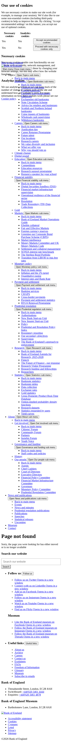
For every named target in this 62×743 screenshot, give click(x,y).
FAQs (18, 664)
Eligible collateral (30, 225)
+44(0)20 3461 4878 (30, 694)
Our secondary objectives (34, 336)
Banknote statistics (31, 381)
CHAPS (25, 294)
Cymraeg (13, 724)
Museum (19, 673)
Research (20, 348)
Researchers (27, 371)
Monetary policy (23, 263)
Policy (24, 324)
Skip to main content (12, 62)
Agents (25, 465)
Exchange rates (29, 390)
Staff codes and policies (33, 453)
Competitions (28, 165)
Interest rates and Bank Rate (35, 278)
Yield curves (27, 413)
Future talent (27, 135)
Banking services (30, 291)
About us (19, 649)
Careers (19, 123)
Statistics (19, 375)
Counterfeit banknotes (32, 87)
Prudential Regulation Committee (38, 492)
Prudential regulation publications (32, 510)
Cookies (12, 721)
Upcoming (20, 522)
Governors (26, 486)
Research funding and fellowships (39, 368)
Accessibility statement (20, 718)
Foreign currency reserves (34, 231)
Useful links (31, 643)
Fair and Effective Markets (35, 228)
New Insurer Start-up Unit (34, 321)
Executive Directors (31, 474)
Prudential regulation (25, 306)
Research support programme (36, 171)
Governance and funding (28, 444)
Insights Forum (29, 438)
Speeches (19, 516)
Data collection (29, 387)
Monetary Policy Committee (36, 489)
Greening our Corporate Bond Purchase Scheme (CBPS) (37, 235)
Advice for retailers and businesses (39, 105)
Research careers (30, 141)
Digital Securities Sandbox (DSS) (38, 186)
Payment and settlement (27, 281)
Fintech (25, 360)
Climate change (23, 153)
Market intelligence (31, 240)
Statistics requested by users (35, 410)
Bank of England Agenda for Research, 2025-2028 (36, 355)
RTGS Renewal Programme (36, 303)
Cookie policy (8, 98)
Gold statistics (28, 393)
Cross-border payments (33, 297)
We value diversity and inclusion (38, 144)
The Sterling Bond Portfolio (35, 254)
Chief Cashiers (29, 468)
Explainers (20, 661)
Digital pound (22, 156)
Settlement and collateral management (41, 249)
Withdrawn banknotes (32, 120)
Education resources (31, 168)
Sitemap (12, 733)
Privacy (12, 730)
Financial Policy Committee (35, 477)
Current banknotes (30, 90)
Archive (19, 652)
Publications (21, 513)
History (18, 456)
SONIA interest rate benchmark (37, 251)
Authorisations (28, 315)
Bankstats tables (29, 384)
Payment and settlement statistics (38, 300)
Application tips (29, 129)
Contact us (20, 658)
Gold (17, 210)
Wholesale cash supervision (35, 117)
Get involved (22, 423)
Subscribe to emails (25, 676)
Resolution (26, 201)
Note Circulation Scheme (34, 102)
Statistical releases (24, 519)
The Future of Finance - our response (40, 363)
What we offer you (31, 147)
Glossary (19, 670)
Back (25, 78)
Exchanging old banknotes (35, 99)
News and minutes (24, 507)
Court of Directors (30, 471)
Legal (11, 727)
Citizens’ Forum (29, 429)
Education (20, 159)
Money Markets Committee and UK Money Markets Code (40, 244)
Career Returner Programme (36, 132)
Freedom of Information (27, 667)
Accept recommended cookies (46, 41)
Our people (21, 459)
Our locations (28, 138)
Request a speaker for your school (39, 174)
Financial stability (24, 177)
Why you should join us (33, 150)
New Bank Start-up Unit (34, 318)
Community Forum (31, 432)
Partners (25, 435)
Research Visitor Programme (36, 366)
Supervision (27, 338)
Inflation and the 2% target (35, 273)
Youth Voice (27, 441)
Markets (19, 213)
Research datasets (30, 407)
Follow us (27, 573)
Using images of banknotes (35, 114)
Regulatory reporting (32, 333)
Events (18, 504)
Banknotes (20, 81)
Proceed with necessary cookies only (46, 47)
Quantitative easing (31, 276)
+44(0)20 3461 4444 (33, 691)
